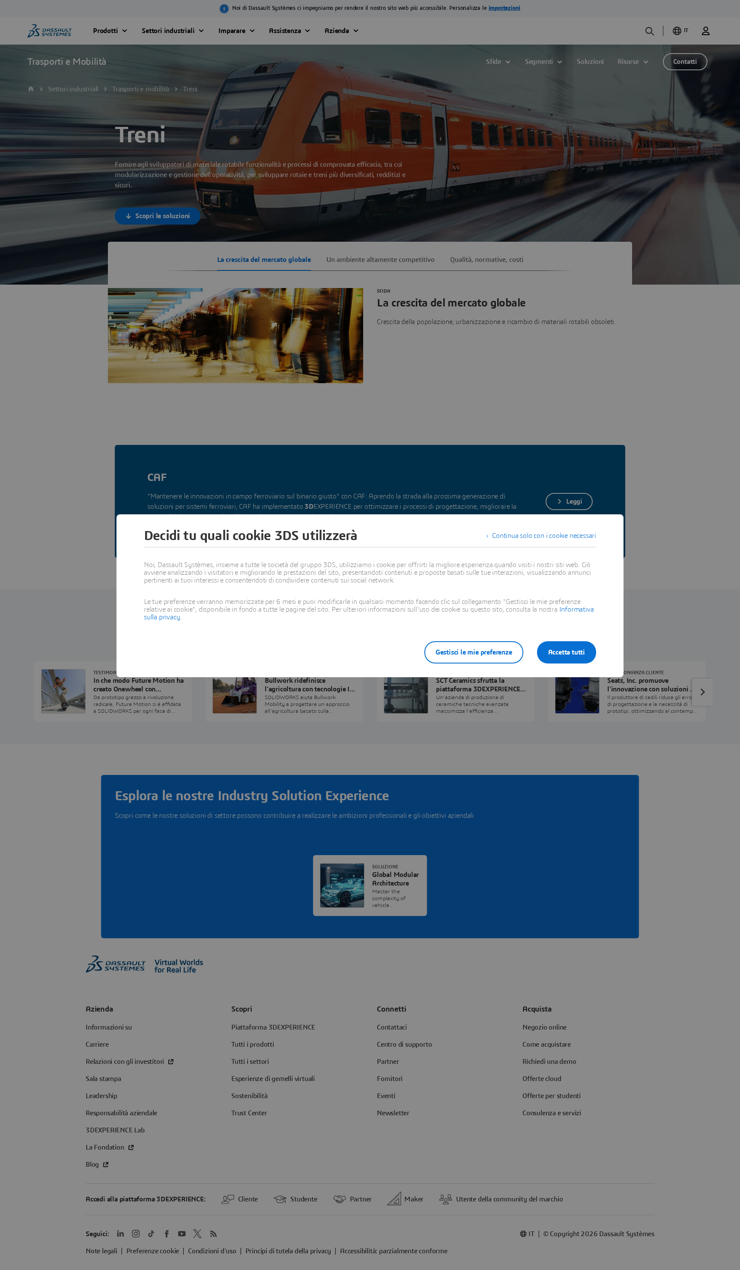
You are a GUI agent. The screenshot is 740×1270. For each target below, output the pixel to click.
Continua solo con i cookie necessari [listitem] (544, 535)
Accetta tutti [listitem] (566, 652)
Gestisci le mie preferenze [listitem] (474, 652)
